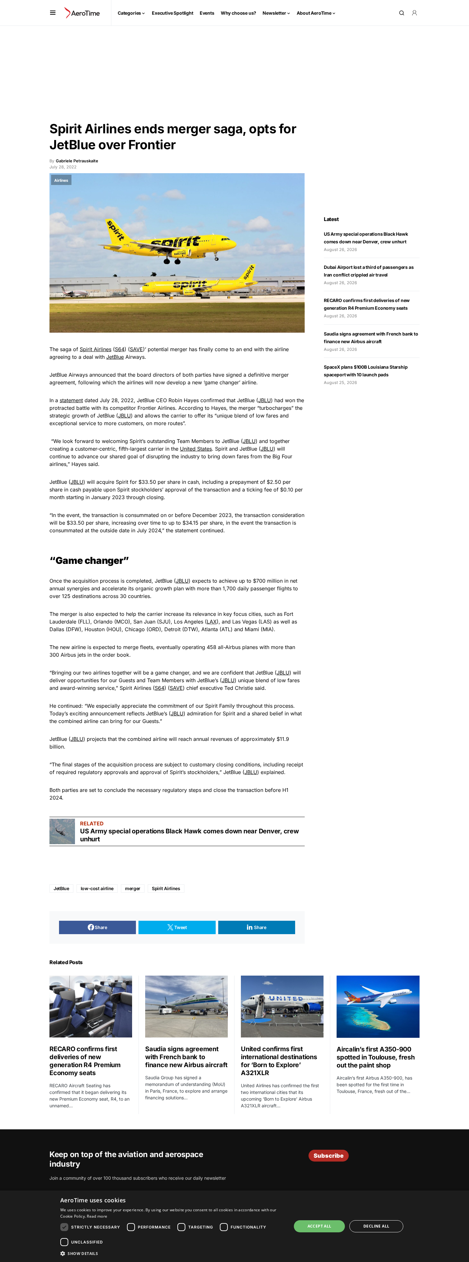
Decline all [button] (376, 1226)
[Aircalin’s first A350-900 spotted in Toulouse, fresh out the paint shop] (378, 1007)
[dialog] (234, 1226)
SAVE (136, 349)
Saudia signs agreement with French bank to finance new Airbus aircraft (186, 1057)
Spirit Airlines (95, 349)
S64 (119, 349)
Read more (97, 1216)
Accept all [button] (319, 1226)
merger (132, 888)
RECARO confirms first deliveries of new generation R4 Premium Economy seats (85, 1061)
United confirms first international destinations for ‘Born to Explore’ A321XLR (279, 1061)
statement (71, 400)
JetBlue (115, 357)
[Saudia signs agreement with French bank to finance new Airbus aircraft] (186, 1006)
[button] (52, 13)
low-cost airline (97, 888)
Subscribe (329, 1155)
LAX (212, 621)
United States (196, 449)
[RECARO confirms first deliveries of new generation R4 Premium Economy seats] (90, 1006)
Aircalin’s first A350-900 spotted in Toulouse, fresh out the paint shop (376, 1057)
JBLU (264, 400)
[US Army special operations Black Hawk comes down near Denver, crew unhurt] (62, 831)
